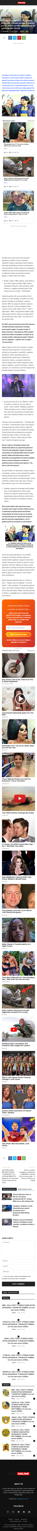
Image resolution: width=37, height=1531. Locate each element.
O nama (17, 1519)
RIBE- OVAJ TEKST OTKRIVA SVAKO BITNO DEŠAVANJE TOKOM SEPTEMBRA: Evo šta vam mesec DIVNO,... (18, 1307)
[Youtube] (29, 1512)
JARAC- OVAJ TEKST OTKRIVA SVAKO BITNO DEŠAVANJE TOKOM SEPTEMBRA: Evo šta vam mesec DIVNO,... (18, 1341)
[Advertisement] (18, 58)
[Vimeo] (19, 1512)
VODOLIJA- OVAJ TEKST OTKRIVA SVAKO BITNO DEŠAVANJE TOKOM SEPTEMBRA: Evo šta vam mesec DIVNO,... (18, 1324)
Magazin (8, 7)
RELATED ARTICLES (9, 1189)
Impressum (24, 1519)
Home (2, 7)
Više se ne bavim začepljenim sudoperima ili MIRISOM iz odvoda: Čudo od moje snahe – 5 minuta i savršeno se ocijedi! (27, 1175)
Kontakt (25, 1521)
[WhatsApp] (24, 38)
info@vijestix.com (22, 1499)
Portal (13, 1312)
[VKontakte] (24, 1512)
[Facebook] (10, 38)
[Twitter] (15, 38)
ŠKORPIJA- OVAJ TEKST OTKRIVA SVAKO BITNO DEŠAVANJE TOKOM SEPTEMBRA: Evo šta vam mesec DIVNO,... (18, 1374)
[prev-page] (3, 1231)
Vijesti (9, 17)
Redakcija (5, 31)
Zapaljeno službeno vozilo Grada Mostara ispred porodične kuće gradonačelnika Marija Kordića (22, 1210)
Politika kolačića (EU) (15, 1521)
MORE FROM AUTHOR (25, 1189)
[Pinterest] (19, 38)
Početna (10, 1519)
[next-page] (6, 1231)
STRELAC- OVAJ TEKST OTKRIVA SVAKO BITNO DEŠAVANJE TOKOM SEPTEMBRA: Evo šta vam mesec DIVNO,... (18, 1357)
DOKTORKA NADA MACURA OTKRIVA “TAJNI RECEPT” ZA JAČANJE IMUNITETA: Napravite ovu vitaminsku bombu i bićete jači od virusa (10, 1176)
